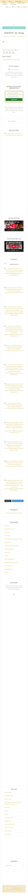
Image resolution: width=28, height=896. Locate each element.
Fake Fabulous (7, 834)
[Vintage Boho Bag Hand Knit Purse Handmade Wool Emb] (14, 431)
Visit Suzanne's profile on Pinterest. (14, 513)
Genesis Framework (10, 889)
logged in (9, 59)
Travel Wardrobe (8, 565)
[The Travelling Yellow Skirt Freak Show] (14, 594)
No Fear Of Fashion (9, 827)
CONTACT (4, 3)
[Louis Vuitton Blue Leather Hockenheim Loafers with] (14, 412)
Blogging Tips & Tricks (9, 529)
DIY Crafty (6, 532)
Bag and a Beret (8, 792)
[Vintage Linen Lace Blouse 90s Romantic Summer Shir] (14, 373)
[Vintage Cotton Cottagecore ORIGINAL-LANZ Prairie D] (14, 334)
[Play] (6, 230)
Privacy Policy (18, 1)
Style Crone (7, 807)
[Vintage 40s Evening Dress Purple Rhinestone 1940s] (14, 450)
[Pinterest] (20, 6)
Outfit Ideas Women (9, 549)
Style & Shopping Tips (9, 559)
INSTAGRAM (13, 4)
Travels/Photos (7, 569)
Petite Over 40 (7, 799)
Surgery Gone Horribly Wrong (11, 562)
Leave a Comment (21, 36)
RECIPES (12, 3)
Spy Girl (6, 814)
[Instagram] (9, 6)
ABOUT (10, 1)
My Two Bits (7, 542)
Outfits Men (7, 552)
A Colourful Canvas (8, 817)
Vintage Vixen (7, 820)
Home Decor (7, 535)
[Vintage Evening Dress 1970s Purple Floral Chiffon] (14, 489)
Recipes (6, 555)
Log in (20, 889)
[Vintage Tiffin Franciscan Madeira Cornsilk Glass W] (14, 315)
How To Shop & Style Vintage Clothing (13, 539)
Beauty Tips (7, 525)
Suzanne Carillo (14, 14)
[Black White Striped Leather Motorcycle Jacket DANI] (14, 277)
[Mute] (19, 230)
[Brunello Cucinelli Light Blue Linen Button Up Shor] (14, 296)
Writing (6, 572)
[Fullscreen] (21, 230)
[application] (14, 226)
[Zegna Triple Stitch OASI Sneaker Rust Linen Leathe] (14, 469)
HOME (3, 1)
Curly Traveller (7, 831)
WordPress (16, 889)
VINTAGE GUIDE (21, 3)
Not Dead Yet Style (8, 795)
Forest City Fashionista (9, 824)
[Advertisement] (14, 615)
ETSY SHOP (4, 4)
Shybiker (6, 810)
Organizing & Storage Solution (11, 545)
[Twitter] (25, 6)
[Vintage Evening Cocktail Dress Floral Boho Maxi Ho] (14, 392)
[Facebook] (14, 6)
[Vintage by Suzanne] (14, 135)
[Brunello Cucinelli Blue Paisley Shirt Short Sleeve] (14, 354)
